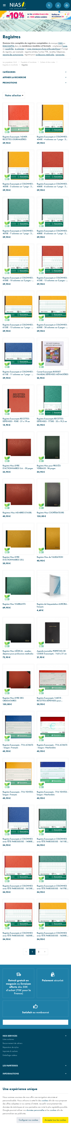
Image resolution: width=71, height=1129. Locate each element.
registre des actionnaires (13, 54)
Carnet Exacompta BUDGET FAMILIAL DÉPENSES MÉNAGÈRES (52, 373)
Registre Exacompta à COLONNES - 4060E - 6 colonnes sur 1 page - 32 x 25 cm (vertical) (52, 185)
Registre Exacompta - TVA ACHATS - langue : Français (18, 746)
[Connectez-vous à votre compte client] (58, 5)
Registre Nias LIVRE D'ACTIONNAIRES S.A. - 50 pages (18, 467)
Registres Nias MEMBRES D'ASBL (17, 512)
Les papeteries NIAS (10, 62)
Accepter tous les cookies (55, 1120)
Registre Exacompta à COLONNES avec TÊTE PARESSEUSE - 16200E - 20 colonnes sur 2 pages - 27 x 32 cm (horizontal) (18, 934)
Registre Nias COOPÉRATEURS (50, 512)
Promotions (10, 82)
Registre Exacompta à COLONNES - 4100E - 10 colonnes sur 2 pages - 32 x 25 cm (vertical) (18, 279)
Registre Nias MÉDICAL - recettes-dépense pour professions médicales (18, 652)
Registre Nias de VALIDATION (50, 557)
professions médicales (45, 54)
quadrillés (9, 48)
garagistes (59, 54)
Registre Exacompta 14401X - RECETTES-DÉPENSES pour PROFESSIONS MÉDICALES (49, 699)
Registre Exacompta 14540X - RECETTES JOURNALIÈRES (15, 138)
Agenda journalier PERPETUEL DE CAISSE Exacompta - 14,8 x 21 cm (52, 652)
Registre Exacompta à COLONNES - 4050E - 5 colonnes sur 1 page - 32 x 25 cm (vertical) (18, 185)
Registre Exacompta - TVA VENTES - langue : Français (18, 793)
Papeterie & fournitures (28, 62)
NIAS (60, 43)
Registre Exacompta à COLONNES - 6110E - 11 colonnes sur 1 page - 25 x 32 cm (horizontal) (18, 373)
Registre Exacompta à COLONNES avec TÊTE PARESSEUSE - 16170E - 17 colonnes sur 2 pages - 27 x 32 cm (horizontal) (52, 887)
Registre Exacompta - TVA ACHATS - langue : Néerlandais (52, 746)
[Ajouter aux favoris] (30, 107)
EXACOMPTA (9, 45)
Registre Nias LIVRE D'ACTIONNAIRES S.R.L (13, 558)
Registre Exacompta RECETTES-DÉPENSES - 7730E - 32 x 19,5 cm (52, 420)
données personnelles (35, 1110)
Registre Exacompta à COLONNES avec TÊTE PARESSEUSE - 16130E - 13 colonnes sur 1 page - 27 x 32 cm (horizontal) (18, 887)
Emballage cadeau (10, 1055)
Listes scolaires (8, 1039)
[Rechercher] (49, 5)
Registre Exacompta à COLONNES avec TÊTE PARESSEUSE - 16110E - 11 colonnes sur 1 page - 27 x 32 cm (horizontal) (52, 840)
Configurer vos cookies (28, 1120)
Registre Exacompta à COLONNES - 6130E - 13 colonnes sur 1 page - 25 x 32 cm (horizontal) (18, 326)
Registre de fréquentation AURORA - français (52, 605)
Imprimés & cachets (10, 1051)
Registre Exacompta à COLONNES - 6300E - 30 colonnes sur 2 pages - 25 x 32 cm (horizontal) (52, 326)
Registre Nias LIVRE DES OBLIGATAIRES (13, 699)
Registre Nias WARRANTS (14, 604)
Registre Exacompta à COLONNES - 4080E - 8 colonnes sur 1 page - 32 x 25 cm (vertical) (52, 232)
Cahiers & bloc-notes (47, 62)
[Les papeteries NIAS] (18, 5)
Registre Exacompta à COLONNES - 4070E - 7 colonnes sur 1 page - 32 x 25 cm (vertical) (18, 232)
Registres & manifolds (10, 65)
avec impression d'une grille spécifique (43, 48)
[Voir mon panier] (66, 5)
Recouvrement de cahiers (12, 1043)
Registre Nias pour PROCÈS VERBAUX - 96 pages (49, 467)
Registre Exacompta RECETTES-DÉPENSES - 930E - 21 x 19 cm (16, 420)
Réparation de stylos (10, 1047)
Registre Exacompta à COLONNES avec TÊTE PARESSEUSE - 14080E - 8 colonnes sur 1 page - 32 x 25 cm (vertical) (18, 840)
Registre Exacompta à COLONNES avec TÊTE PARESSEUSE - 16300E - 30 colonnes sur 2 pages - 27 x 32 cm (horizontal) (52, 934)
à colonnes (19, 48)
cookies (45, 1100)
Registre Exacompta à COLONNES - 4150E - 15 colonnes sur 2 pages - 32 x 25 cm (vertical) (52, 279)
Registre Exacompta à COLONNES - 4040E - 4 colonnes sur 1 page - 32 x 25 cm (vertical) (52, 138)
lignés (64, 45)
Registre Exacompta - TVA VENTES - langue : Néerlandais (52, 793)
